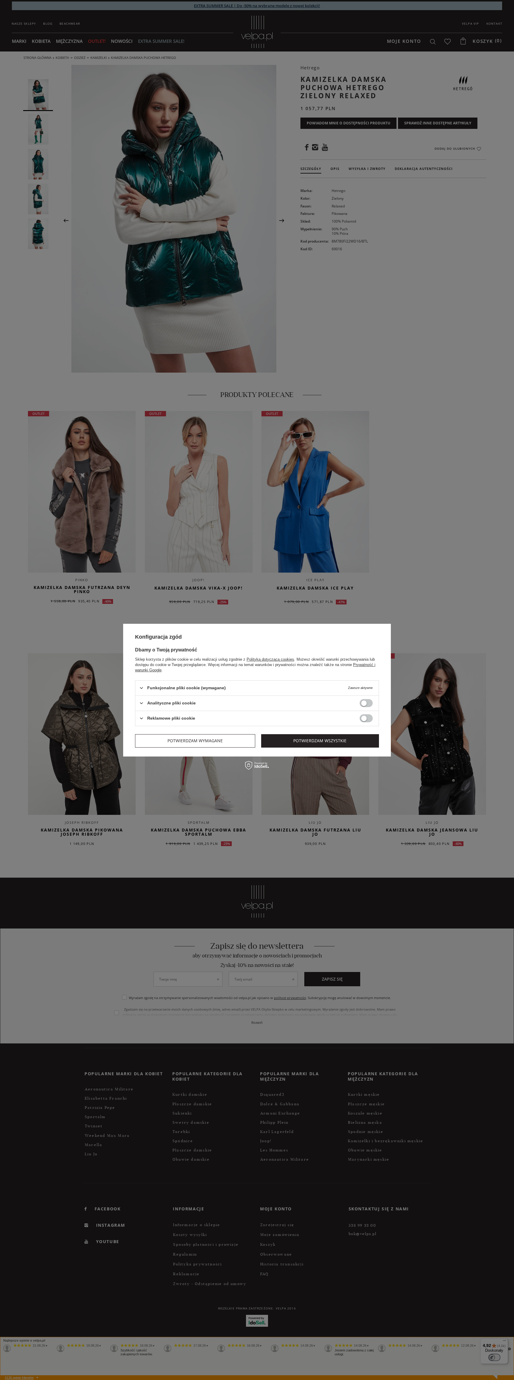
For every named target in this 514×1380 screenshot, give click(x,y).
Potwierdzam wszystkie (320, 740)
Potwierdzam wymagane (195, 740)
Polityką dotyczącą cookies (270, 659)
